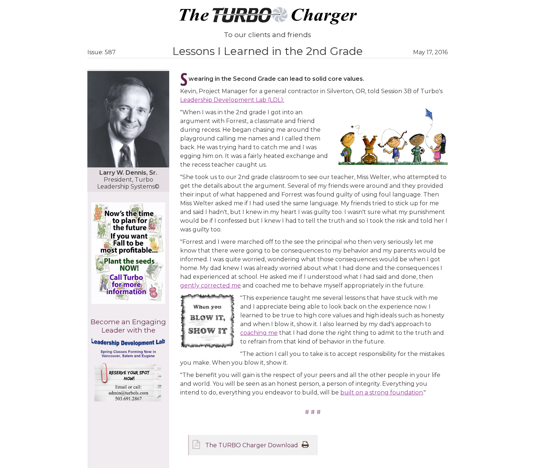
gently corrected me (210, 285)
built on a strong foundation (381, 392)
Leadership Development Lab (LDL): (232, 99)
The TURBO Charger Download (251, 445)
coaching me (259, 332)
